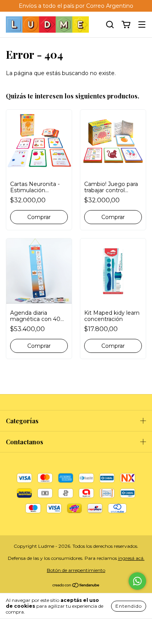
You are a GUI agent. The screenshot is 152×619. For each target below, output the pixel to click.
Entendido (128, 606)
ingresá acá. (131, 558)
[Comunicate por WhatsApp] (137, 581)
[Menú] (142, 24)
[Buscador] (110, 24)
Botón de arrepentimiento (76, 570)
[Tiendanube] (76, 586)
